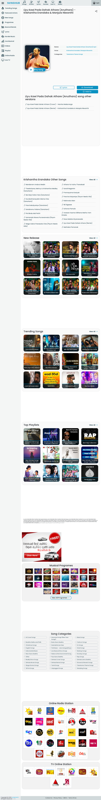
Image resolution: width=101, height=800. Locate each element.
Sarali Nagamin (69, 188)
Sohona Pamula (69, 209)
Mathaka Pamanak (70, 227)
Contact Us (48, 798)
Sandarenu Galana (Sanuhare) (37, 209)
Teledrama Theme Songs (74, 54)
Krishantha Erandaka (73, 50)
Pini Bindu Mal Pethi (32, 213)
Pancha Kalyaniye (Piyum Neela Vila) (77, 196)
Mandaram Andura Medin (35, 184)
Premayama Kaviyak (71, 192)
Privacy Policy (58, 798)
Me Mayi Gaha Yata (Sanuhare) (37, 195)
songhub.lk (15, 797)
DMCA (65, 798)
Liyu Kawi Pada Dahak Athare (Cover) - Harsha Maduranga (49, 104)
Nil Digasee (67, 205)
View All (92, 179)
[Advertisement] (61, 28)
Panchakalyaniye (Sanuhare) (36, 205)
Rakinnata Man (69, 201)
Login (97, 3)
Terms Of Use (72, 798)
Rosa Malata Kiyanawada (73, 219)
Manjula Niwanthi (86, 50)
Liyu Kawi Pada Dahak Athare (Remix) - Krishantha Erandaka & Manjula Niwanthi (58, 108)
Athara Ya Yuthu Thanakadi (73, 184)
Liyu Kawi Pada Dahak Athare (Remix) (77, 223)
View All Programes (59, 598)
